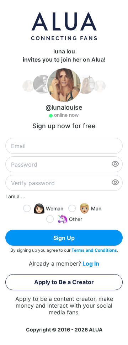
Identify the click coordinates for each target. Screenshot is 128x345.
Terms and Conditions (94, 250)
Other (75, 219)
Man (96, 208)
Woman (54, 208)
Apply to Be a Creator (64, 282)
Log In (90, 263)
